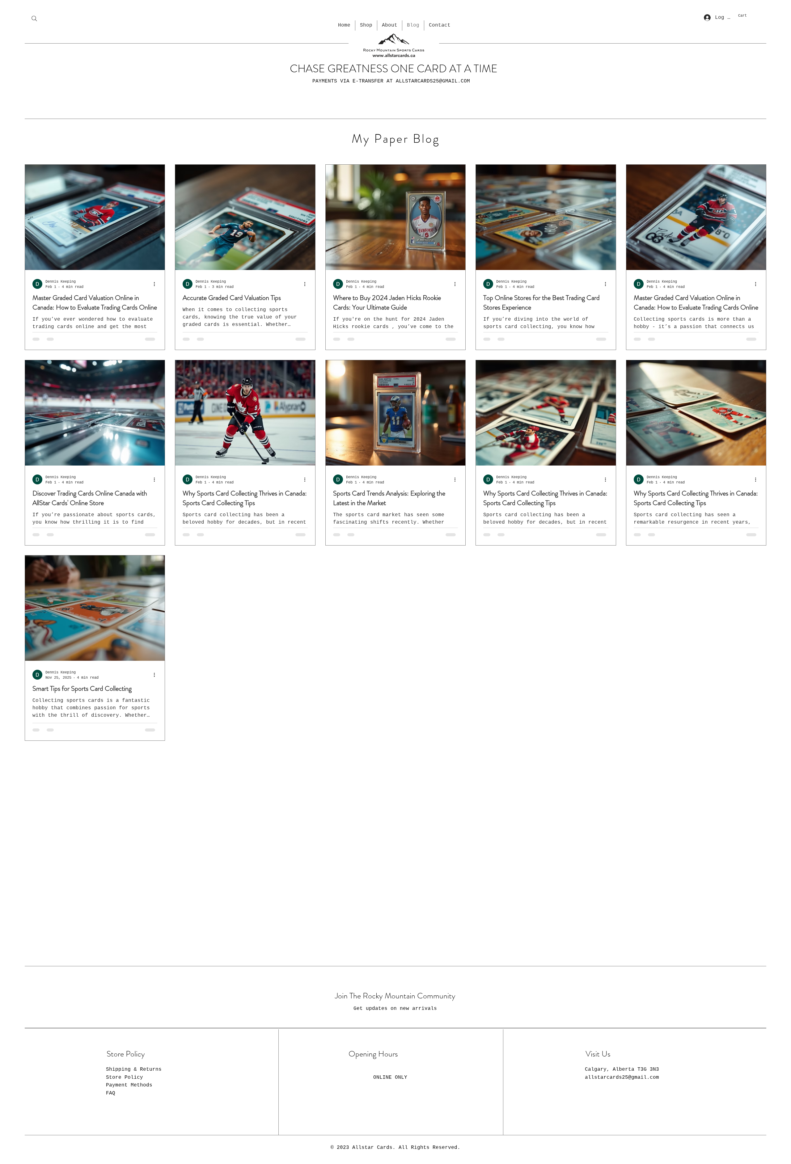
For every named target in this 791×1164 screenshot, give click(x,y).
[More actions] (156, 283)
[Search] (34, 18)
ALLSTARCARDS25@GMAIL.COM (433, 81)
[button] (751, 15)
